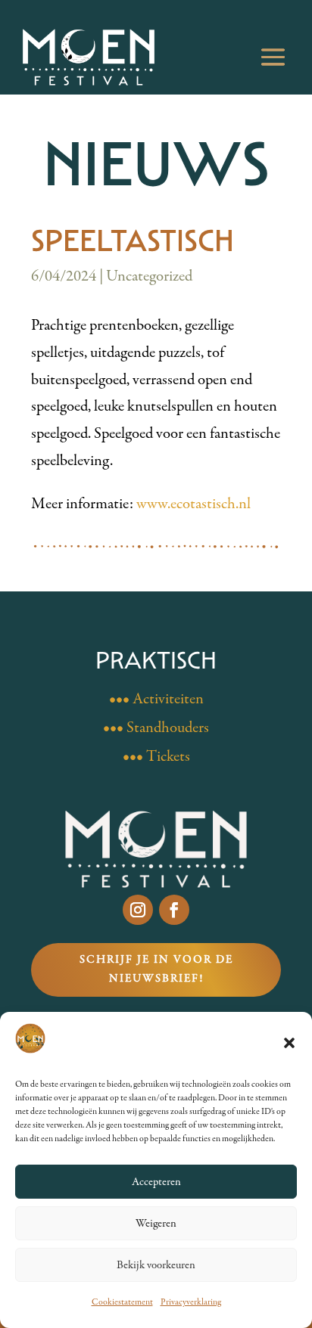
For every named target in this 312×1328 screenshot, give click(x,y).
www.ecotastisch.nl (193, 504)
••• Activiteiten (156, 699)
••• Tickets (156, 757)
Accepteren (156, 1182)
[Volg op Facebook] (174, 910)
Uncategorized (149, 276)
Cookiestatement (122, 1302)
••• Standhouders (156, 728)
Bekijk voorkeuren (156, 1265)
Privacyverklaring (191, 1302)
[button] (289, 1042)
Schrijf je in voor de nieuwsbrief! (156, 969)
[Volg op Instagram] (138, 910)
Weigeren (156, 1223)
